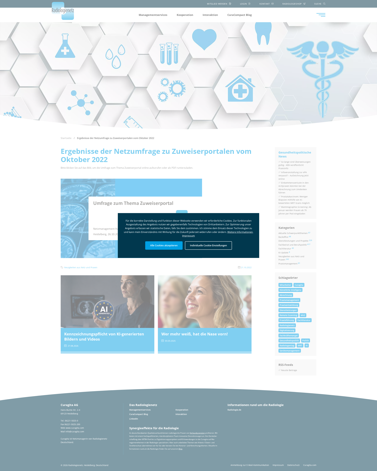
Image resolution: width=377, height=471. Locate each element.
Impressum (188, 235)
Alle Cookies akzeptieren (164, 245)
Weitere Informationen (240, 232)
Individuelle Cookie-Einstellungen (208, 245)
